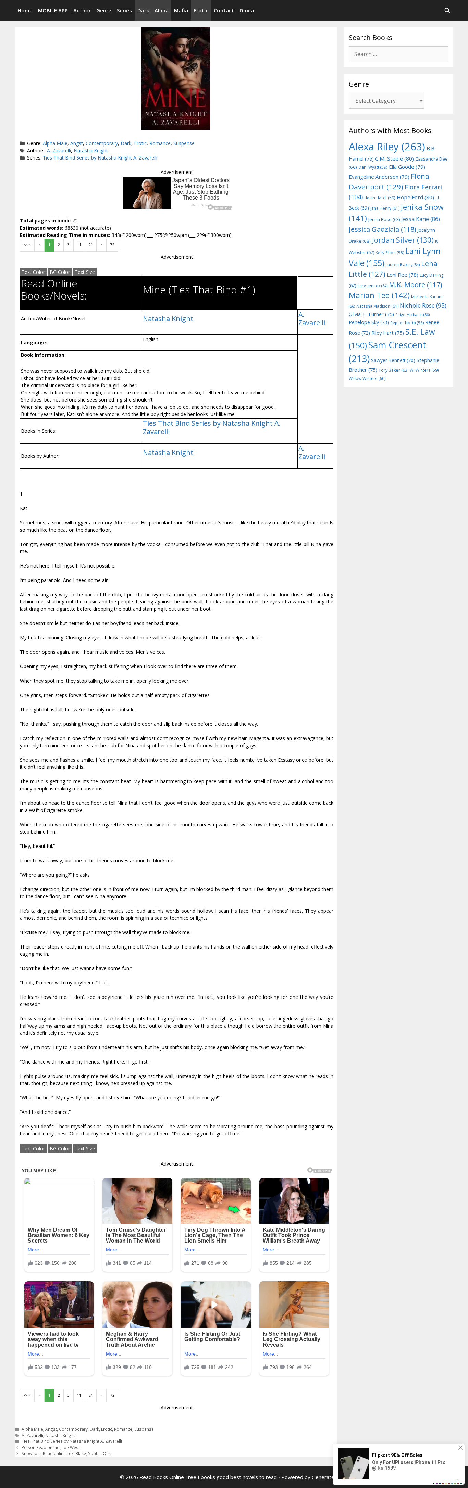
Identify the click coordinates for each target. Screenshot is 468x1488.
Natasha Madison (377, 306)
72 (112, 244)
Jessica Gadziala (382, 229)
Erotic (201, 10)
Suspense (184, 143)
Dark (143, 10)
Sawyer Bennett (393, 360)
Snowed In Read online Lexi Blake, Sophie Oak (66, 1453)
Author (82, 10)
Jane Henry (384, 208)
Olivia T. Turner (371, 314)
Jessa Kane (420, 219)
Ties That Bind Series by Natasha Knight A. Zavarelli (100, 157)
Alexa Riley (387, 146)
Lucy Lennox (372, 285)
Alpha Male (55, 143)
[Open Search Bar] (447, 10)
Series (124, 10)
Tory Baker (393, 370)
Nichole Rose (423, 305)
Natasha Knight (91, 150)
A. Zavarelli (59, 150)
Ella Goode (407, 166)
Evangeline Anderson (379, 176)
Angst (76, 143)
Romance (160, 143)
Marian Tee (379, 295)
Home (25, 10)
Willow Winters (367, 378)
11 (79, 244)
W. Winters (424, 370)
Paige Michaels (412, 314)
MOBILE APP (53, 10)
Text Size (85, 272)
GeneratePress (330, 1477)
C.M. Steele (394, 158)
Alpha (162, 10)
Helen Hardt (379, 197)
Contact (224, 10)
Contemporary (102, 143)
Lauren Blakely (403, 264)
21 (91, 244)
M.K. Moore (415, 284)
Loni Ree (402, 274)
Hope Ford (415, 197)
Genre (103, 10)
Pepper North (407, 322)
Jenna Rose (384, 219)
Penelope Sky (369, 322)
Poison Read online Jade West (51, 1447)
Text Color (33, 272)
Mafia (181, 10)
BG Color (60, 272)
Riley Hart (387, 333)
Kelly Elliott (389, 252)
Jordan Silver (403, 240)
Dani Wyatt (372, 167)
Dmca (246, 10)
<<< (27, 244)
